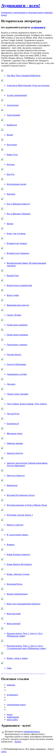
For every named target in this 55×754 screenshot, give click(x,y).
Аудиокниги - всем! (20, 5)
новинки (48, 12)
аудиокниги (6, 12)
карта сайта (12, 719)
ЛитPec (17, 741)
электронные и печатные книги (28, 12)
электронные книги (16, 704)
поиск (4, 15)
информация (13, 717)
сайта (3, 751)
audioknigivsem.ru (31, 731)
